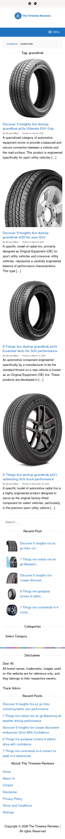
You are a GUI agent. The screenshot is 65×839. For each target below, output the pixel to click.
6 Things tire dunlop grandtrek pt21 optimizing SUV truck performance (30, 477)
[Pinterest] (29, 4)
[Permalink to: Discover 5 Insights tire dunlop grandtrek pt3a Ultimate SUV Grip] (32, 89)
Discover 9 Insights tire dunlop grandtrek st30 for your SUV (26, 235)
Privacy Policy (12, 798)
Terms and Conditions (17, 805)
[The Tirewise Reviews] (32, 15)
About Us (9, 778)
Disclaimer (10, 792)
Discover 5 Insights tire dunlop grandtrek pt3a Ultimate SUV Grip (28, 126)
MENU (56, 32)
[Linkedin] (35, 4)
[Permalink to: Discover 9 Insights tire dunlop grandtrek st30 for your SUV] (32, 198)
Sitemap (8, 812)
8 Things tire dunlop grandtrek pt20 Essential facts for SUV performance (30, 348)
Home (7, 771)
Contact (8, 785)
